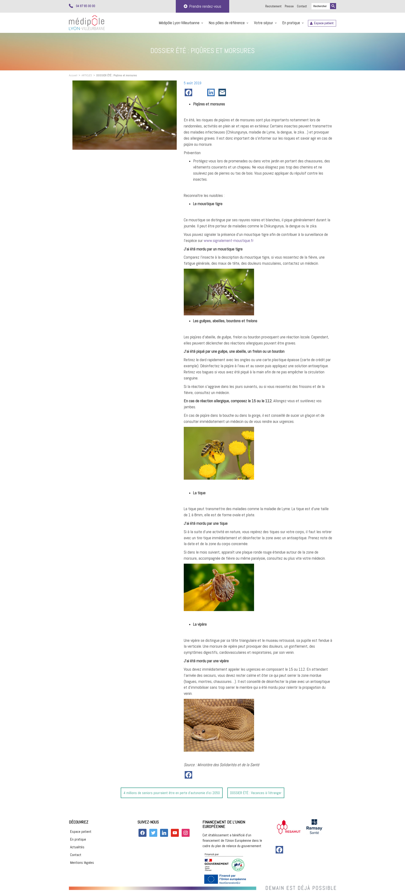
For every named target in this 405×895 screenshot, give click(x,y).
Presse (289, 6)
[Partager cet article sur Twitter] (200, 92)
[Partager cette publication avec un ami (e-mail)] (223, 92)
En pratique (291, 22)
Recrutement (273, 6)
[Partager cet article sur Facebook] (189, 92)
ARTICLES (87, 75)
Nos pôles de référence (227, 22)
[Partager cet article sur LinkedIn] (212, 92)
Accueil (73, 75)
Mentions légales (82, 862)
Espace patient (324, 23)
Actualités (77, 847)
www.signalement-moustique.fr (229, 240)
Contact (302, 6)
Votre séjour (263, 22)
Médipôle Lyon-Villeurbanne (179, 22)
